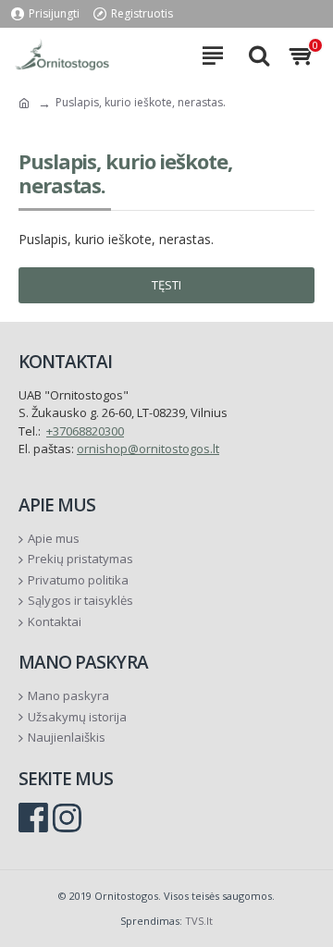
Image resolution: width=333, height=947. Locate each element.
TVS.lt (199, 921)
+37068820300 (85, 431)
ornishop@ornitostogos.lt (148, 448)
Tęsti (166, 285)
